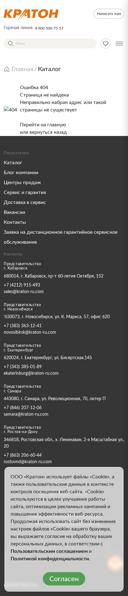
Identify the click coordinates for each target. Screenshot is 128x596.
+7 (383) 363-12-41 (23, 326)
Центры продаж (22, 182)
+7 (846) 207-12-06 (23, 408)
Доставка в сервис (25, 202)
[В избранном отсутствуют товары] (106, 43)
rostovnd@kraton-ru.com (28, 462)
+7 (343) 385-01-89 (23, 367)
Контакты (15, 222)
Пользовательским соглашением (49, 551)
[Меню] (119, 43)
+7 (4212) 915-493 (22, 285)
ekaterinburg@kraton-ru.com (31, 373)
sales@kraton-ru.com (24, 292)
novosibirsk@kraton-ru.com (30, 332)
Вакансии (14, 212)
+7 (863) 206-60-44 (23, 455)
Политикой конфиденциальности (50, 558)
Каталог (13, 162)
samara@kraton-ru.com (26, 414)
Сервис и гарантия (25, 192)
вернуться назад (48, 132)
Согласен (64, 579)
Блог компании (21, 172)
